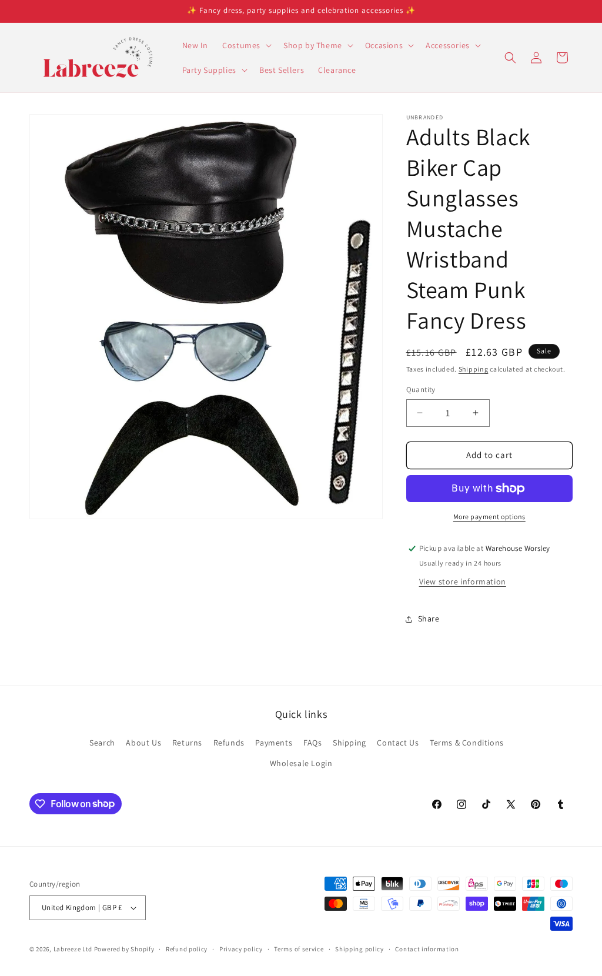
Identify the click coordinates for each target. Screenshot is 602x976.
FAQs (312, 742)
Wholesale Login (301, 763)
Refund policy (187, 949)
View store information (462, 581)
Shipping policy (359, 949)
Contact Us (398, 742)
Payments (273, 742)
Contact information (427, 949)
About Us (143, 742)
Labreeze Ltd (72, 949)
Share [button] (429, 618)
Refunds (229, 742)
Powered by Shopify (124, 949)
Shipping (474, 369)
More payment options (489, 516)
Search (102, 742)
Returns (187, 742)
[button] (245, 45)
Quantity (421, 390)
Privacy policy (241, 949)
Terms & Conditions (467, 742)
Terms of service (298, 949)
